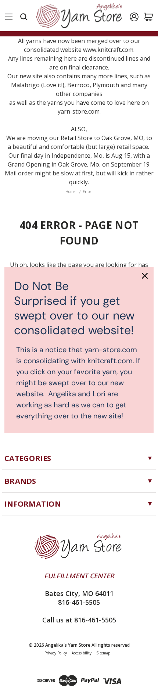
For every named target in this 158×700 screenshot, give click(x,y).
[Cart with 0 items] (148, 17)
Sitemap (103, 653)
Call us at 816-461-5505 (79, 619)
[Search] (24, 17)
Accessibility (81, 653)
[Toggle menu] (9, 15)
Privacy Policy (55, 653)
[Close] (145, 276)
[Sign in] (134, 17)
